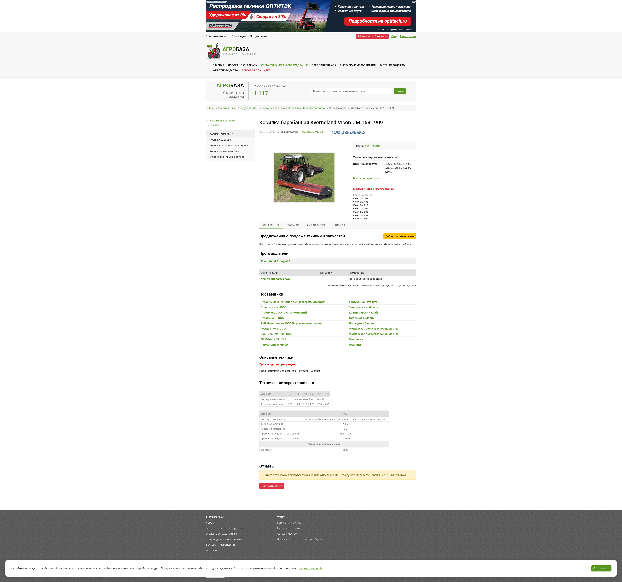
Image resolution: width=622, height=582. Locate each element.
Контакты (211, 550)
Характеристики (317, 225)
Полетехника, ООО (273, 307)
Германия (355, 344)
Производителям (217, 36)
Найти (400, 91)
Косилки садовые (220, 139)
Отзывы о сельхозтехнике (221, 533)
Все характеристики (366, 178)
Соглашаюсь (601, 568)
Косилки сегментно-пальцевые (229, 145)
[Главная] (209, 108)
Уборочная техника (222, 120)
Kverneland (372, 145)
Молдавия (356, 339)
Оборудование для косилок (227, 157)
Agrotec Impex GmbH (274, 344)
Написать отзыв (312, 131)
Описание (293, 225)
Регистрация (408, 36)
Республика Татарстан (364, 302)
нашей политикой (310, 568)
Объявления (271, 225)
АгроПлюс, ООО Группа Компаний (284, 312)
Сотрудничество (287, 533)
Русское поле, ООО (273, 328)
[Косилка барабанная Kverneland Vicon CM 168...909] (304, 177)
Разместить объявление (373, 36)
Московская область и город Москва (374, 328)
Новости (211, 522)
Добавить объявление (400, 236)
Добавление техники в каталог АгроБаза (301, 539)
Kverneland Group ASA (275, 261)
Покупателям (258, 36)
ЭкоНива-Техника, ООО (276, 334)
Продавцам (238, 36)
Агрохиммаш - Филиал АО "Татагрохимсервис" (293, 302)
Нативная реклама (288, 528)
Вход (394, 36)
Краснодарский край (363, 312)
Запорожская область (363, 307)
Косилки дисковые (221, 134)
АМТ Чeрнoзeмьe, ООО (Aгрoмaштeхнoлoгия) (291, 323)
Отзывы (340, 225)
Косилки (216, 125)
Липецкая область (361, 318)
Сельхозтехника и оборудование (225, 528)
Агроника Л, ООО (272, 318)
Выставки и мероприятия (221, 544)
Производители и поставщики (224, 539)
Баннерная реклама (289, 522)
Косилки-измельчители (224, 151)
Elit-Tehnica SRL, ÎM (273, 339)
